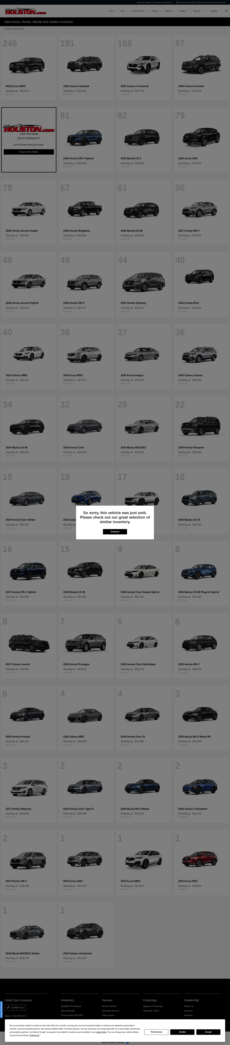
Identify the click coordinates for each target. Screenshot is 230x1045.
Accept (208, 1032)
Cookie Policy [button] (101, 1032)
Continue (115, 531)
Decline (182, 1032)
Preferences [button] (34, 1035)
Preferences (156, 1032)
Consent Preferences (1, 1009)
